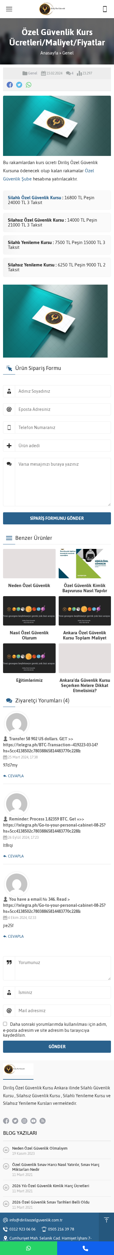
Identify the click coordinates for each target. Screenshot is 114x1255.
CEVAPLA (16, 776)
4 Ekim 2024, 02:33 (22, 918)
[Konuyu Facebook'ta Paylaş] (9, 84)
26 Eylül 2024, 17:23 (23, 837)
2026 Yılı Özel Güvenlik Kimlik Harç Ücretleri (50, 1186)
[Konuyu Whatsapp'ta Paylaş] (28, 84)
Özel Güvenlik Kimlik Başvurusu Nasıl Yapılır (84, 588)
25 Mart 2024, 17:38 (23, 757)
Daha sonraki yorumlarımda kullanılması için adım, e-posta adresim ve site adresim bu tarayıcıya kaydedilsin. (55, 1030)
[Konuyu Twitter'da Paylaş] (19, 84)
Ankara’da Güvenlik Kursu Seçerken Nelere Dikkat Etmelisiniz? (85, 685)
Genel (68, 53)
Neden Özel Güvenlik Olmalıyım (39, 1148)
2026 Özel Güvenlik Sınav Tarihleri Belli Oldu (50, 1202)
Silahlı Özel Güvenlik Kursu (35, 197)
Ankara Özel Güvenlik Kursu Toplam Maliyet (84, 635)
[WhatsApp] (28, 1248)
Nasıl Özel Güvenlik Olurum (29, 635)
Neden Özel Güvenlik (29, 585)
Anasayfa (49, 53)
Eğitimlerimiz (29, 680)
